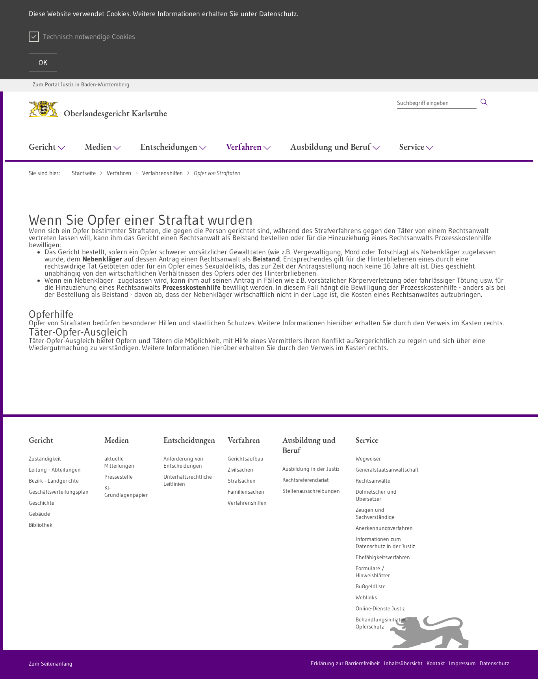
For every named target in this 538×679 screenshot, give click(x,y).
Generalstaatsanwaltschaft (387, 469)
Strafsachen (242, 480)
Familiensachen (246, 491)
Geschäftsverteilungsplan (59, 491)
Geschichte (41, 502)
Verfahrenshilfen (247, 502)
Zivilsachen (240, 469)
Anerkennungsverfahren (384, 528)
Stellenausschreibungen (311, 490)
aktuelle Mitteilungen (119, 462)
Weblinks (366, 597)
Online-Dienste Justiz (380, 608)
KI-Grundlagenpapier (126, 491)
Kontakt (436, 663)
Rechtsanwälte (373, 480)
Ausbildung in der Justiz (310, 468)
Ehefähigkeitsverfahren (383, 557)
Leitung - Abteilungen (55, 469)
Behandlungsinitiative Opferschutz (381, 623)
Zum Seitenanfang (50, 663)
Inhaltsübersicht (403, 663)
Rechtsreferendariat (305, 479)
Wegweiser (368, 458)
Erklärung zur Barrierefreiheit (345, 663)
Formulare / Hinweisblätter (373, 572)
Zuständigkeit (45, 458)
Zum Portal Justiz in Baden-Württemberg (81, 84)
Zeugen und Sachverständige (375, 513)
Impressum (462, 663)
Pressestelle (118, 476)
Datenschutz (278, 13)
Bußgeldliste (371, 586)
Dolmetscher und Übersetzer (376, 495)
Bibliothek (40, 524)
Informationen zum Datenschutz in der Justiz (385, 542)
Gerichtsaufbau (245, 458)
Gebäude (39, 513)
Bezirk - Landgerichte (54, 480)
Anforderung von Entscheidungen (183, 462)
